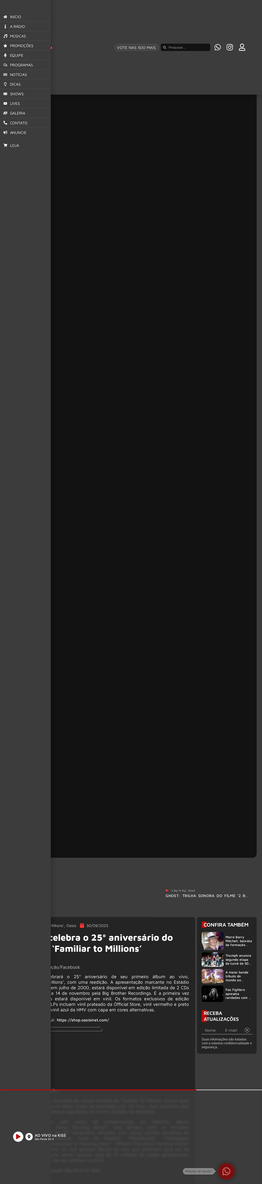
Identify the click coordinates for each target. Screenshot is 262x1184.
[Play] (18, 1137)
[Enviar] (247, 1030)
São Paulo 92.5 (44, 1139)
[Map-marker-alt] (29, 1136)
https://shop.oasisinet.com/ (83, 1019)
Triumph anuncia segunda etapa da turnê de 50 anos (238, 961)
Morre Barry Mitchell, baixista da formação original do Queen (239, 945)
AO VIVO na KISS (50, 1135)
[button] (226, 1171)
